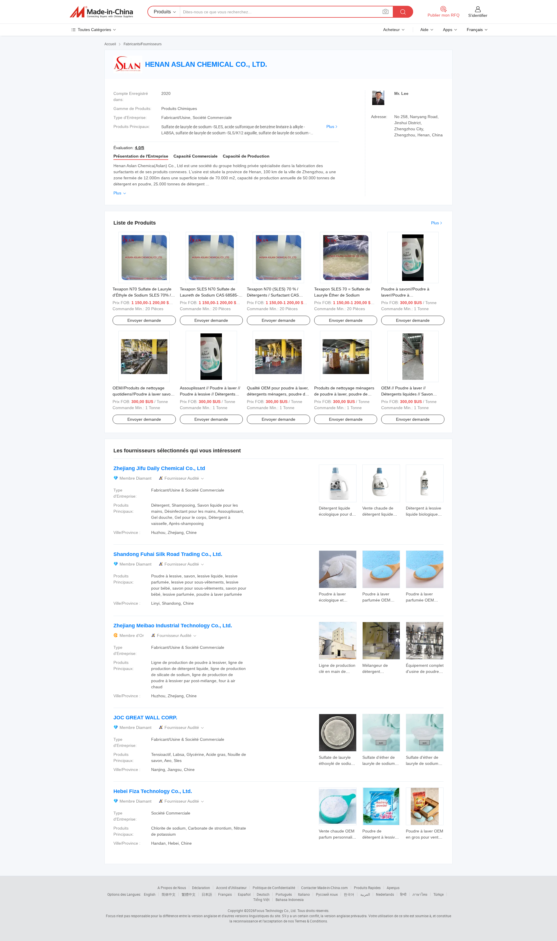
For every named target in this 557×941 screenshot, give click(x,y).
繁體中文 (189, 894)
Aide (424, 29)
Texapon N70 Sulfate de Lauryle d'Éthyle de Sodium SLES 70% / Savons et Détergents (142, 295)
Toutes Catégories (94, 29)
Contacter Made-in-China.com (324, 887)
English (149, 894)
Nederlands (385, 894)
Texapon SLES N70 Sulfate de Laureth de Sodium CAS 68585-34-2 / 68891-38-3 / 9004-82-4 (209, 295)
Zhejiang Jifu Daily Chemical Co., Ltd (159, 468)
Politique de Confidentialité (274, 887)
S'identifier (477, 15)
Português (284, 894)
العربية (365, 894)
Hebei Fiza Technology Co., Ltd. (152, 791)
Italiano (304, 894)
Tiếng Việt (261, 899)
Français (225, 894)
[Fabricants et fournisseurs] (101, 12)
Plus (330, 126)
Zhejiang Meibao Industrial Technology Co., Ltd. (172, 625)
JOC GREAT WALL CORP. (145, 717)
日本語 (207, 894)
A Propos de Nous (172, 887)
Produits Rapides (367, 887)
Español (244, 894)
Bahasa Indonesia (290, 899)
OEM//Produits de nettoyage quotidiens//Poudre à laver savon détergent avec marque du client (143, 394)
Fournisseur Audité (184, 478)
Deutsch (263, 894)
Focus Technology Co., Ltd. (275, 910)
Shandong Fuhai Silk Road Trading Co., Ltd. (167, 554)
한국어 (349, 894)
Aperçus (393, 887)
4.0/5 (139, 147)
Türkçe (438, 894)
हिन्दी (403, 894)
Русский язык (327, 894)
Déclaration (201, 887)
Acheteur (391, 29)
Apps (447, 29)
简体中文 (169, 894)
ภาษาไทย (420, 894)
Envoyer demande (144, 320)
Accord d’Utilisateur (231, 887)
